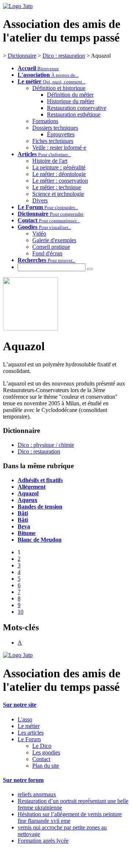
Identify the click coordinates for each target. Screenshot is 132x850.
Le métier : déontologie (59, 174)
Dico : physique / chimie (46, 445)
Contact (41, 759)
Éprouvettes (60, 134)
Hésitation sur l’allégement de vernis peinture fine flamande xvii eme (70, 817)
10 (20, 612)
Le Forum (29, 739)
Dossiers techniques (55, 128)
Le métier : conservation (60, 180)
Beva (24, 526)
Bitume (27, 533)
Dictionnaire (22, 56)
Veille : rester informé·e (59, 147)
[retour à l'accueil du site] (18, 6)
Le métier (29, 726)
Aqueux (27, 500)
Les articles (31, 732)
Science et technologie (58, 194)
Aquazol (28, 493)
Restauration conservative (76, 108)
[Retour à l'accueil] (18, 655)
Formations (45, 121)
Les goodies (46, 752)
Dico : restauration (64, 56)
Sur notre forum (23, 780)
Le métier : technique (56, 187)
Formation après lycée (43, 841)
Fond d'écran (47, 253)
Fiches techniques (52, 141)
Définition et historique (58, 88)
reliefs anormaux (37, 794)
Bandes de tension (40, 506)
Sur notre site (19, 705)
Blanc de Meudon (40, 540)
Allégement (31, 487)
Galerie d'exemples (54, 240)
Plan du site (45, 766)
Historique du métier (70, 101)
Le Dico (41, 746)
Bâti (23, 513)
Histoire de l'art (49, 161)
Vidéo (39, 233)
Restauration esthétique (73, 114)
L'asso (25, 719)
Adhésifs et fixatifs (40, 480)
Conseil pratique (51, 247)
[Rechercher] (90, 269)
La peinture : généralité (58, 167)
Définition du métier (70, 95)
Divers (40, 200)
